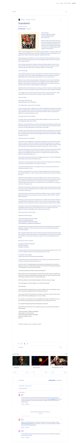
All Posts (14, 11)
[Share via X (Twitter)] (21, 343)
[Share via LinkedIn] (24, 343)
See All (66, 353)
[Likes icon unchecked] (22, 404)
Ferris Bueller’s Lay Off (57, 367)
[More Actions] (61, 395)
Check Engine (36, 367)
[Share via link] (27, 343)
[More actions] (61, 19)
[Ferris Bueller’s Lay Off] (59, 361)
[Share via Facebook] (18, 343)
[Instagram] (74, 3)
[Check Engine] (40, 361)
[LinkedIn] (73, 3)
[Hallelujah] (21, 361)
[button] (66, 11)
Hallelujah (16, 367)
